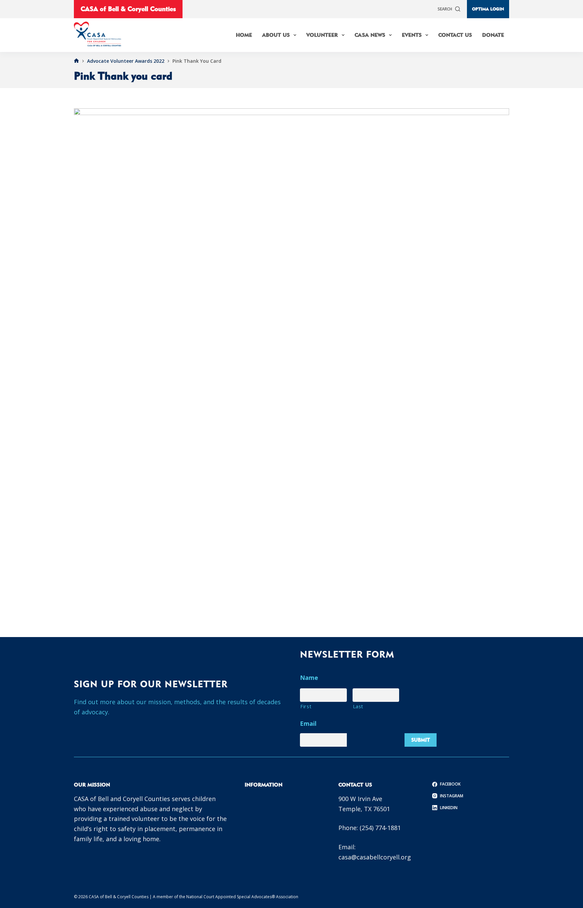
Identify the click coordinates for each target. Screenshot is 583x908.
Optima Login (488, 8)
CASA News (370, 35)
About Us (276, 35)
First (305, 706)
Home (244, 35)
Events (412, 35)
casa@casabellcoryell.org (374, 857)
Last (358, 706)
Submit (420, 740)
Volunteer (322, 35)
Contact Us (455, 35)
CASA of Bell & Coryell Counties (128, 9)
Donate (493, 35)
